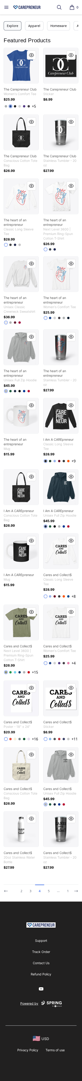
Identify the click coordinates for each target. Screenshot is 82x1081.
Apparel (34, 26)
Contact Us (41, 963)
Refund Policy (41, 974)
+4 (74, 663)
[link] (21, 65)
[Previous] (7, 889)
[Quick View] (31, 55)
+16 (35, 739)
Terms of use (55, 1050)
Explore (12, 26)
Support (41, 940)
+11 (75, 739)
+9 (74, 461)
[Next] (74, 889)
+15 (35, 672)
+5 (34, 106)
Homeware (58, 26)
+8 (74, 596)
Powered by (29, 1003)
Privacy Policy (27, 1050)
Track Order (41, 952)
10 (69, 891)
